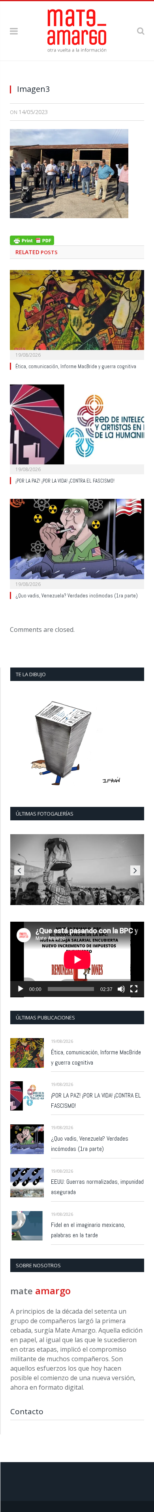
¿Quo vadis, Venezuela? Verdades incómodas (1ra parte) (76, 595)
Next (135, 870)
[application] (77, 959)
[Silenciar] (121, 989)
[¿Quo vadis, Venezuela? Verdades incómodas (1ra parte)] (77, 543)
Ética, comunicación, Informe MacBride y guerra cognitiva (75, 366)
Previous (19, 870)
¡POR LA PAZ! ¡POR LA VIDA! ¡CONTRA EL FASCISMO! (65, 480)
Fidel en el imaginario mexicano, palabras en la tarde (88, 1230)
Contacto (26, 1411)
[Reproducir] (20, 989)
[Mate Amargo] (77, 29)
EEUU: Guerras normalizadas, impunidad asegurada (97, 1186)
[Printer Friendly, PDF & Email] (32, 239)
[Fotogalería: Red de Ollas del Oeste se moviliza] (77, 869)
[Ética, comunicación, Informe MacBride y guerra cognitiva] (77, 314)
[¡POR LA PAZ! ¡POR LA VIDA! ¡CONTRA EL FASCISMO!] (77, 428)
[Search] (140, 30)
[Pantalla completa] (134, 989)
